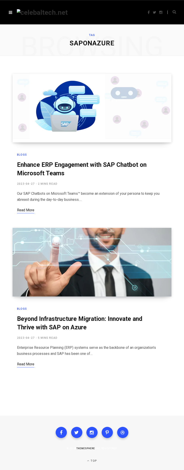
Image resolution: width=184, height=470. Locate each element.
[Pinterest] (107, 432)
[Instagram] (92, 432)
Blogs (22, 154)
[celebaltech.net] (42, 12)
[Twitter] (76, 432)
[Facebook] (61, 432)
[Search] (171, 12)
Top (93, 460)
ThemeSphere (85, 448)
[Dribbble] (122, 432)
